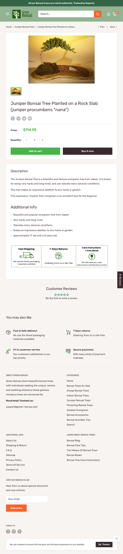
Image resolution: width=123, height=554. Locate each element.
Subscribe (16, 508)
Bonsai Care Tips (76, 445)
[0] (114, 14)
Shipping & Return (16, 445)
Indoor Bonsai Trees (78, 395)
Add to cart (35, 151)
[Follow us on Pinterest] (19, 531)
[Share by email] (30, 118)
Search (71, 424)
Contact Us (12, 469)
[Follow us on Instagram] (14, 531)
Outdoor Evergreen (77, 410)
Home (9, 27)
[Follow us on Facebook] (8, 531)
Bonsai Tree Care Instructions (83, 460)
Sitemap (10, 455)
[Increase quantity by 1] (42, 140)
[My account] (108, 14)
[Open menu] (7, 14)
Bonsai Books (74, 455)
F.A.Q (9, 450)
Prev (102, 27)
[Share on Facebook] (13, 118)
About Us (11, 440)
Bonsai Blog (73, 440)
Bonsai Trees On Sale (78, 385)
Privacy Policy (14, 460)
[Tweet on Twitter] (24, 118)
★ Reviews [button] (120, 280)
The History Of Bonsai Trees (82, 450)
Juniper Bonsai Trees (25, 27)
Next (112, 27)
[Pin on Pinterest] (18, 118)
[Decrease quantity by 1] (26, 140)
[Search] (97, 14)
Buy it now (87, 151)
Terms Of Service (15, 464)
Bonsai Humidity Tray (79, 419)
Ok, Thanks (104, 544)
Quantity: (16, 140)
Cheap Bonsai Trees (78, 390)
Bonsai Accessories (77, 414)
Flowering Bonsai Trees (80, 405)
